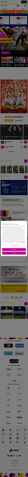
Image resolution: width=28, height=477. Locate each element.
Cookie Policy (22, 242)
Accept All (14, 253)
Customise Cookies (14, 245)
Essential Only (14, 249)
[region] (14, 238)
